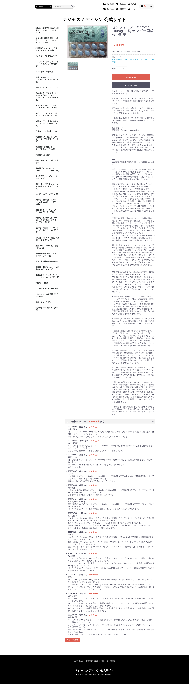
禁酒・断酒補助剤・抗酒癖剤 (47, 261)
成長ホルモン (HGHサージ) (46, 131)
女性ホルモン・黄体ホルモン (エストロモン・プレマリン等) (47, 123)
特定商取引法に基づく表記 (95, 661)
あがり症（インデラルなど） (47, 56)
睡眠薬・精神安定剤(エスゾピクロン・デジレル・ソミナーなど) (47, 30)
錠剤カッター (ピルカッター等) (47, 309)
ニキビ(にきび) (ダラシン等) (47, 194)
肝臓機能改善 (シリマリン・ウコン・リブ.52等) (47, 255)
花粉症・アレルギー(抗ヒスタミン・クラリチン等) (47, 239)
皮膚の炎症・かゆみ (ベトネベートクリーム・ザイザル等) (47, 276)
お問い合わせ (78, 661)
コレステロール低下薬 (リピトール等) (47, 295)
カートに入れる (131, 77)
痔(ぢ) (46, 283)
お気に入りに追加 (131, 85)
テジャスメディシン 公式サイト (94, 19)
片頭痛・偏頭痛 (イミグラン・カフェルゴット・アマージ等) (47, 202)
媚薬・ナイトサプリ (43, 302)
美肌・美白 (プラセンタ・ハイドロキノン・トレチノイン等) (47, 186)
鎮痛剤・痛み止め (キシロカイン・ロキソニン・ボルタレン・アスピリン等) (47, 220)
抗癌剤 (38, 283)
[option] (87, 41)
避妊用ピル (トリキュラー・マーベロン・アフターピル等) (47, 169)
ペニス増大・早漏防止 (44, 72)
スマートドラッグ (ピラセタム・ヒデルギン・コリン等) (47, 106)
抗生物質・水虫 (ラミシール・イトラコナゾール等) (46, 148)
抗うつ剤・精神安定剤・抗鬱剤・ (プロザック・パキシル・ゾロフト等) (47, 40)
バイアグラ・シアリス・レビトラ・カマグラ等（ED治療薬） (47, 64)
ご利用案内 (111, 661)
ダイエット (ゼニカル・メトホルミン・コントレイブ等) (47, 114)
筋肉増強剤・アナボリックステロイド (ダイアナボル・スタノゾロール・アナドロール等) (47, 96)
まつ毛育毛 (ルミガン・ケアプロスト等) (47, 177)
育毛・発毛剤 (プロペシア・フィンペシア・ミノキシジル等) (47, 79)
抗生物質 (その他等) (43, 155)
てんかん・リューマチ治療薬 (47, 288)
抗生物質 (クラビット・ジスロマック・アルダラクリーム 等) (47, 139)
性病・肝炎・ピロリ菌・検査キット (47, 161)
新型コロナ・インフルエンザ (47, 87)
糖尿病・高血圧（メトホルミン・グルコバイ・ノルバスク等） (47, 230)
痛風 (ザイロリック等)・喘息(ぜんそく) (47, 247)
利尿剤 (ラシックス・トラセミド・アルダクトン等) (47, 49)
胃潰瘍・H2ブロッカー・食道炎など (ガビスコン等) (47, 268)
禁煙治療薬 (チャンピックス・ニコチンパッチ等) (46, 211)
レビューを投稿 (72, 640)
